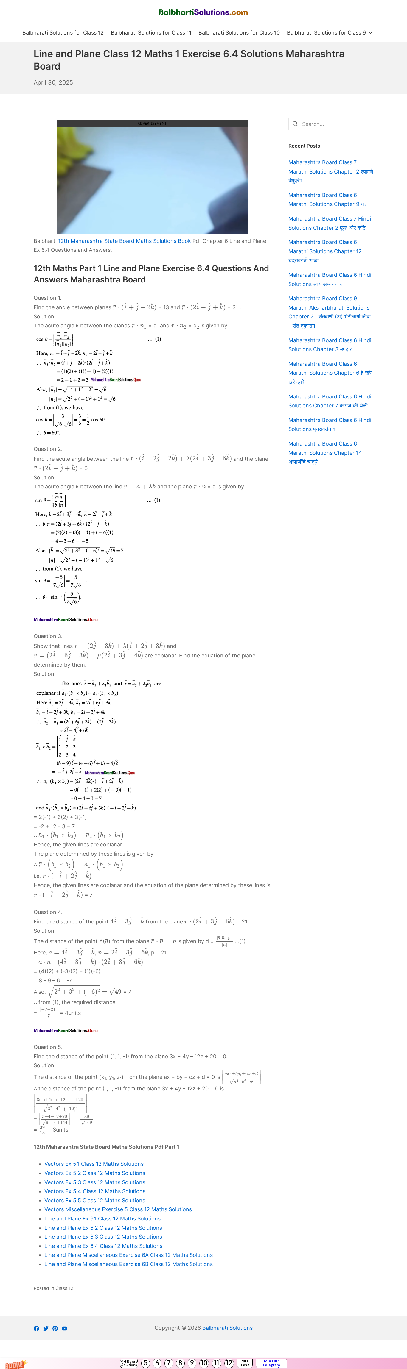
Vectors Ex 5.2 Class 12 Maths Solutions (94, 1173)
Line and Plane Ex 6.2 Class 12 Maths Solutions (103, 1228)
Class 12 (64, 1288)
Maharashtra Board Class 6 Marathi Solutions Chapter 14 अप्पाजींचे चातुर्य (325, 452)
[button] (203, 1363)
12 (229, 1363)
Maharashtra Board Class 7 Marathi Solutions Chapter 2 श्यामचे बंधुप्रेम (330, 171)
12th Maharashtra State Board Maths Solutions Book (124, 241)
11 (216, 1363)
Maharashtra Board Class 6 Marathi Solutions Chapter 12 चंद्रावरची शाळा (325, 251)
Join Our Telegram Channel (271, 1363)
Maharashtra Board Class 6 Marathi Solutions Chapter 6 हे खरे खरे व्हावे (330, 373)
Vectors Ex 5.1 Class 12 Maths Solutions (94, 1164)
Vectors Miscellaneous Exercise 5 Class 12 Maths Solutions (118, 1209)
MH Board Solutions (129, 1363)
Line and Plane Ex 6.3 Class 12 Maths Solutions (103, 1237)
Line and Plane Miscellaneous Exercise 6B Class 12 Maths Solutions (128, 1264)
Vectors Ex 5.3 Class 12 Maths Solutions (94, 1182)
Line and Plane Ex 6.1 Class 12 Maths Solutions (102, 1218)
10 (204, 1363)
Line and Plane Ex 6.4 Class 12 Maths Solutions (103, 1246)
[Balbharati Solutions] (203, 12)
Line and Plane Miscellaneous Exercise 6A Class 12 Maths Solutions (128, 1255)
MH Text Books (244, 1363)
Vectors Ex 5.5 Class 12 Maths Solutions (94, 1200)
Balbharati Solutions (227, 1328)
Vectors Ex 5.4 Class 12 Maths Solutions (94, 1191)
